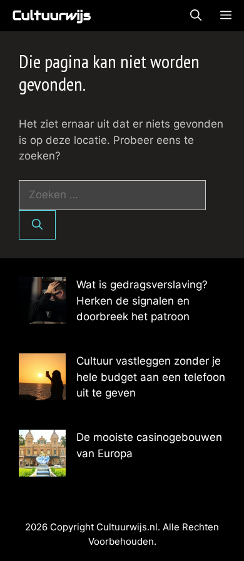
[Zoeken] (37, 225)
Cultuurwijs (52, 16)
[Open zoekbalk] (196, 15)
